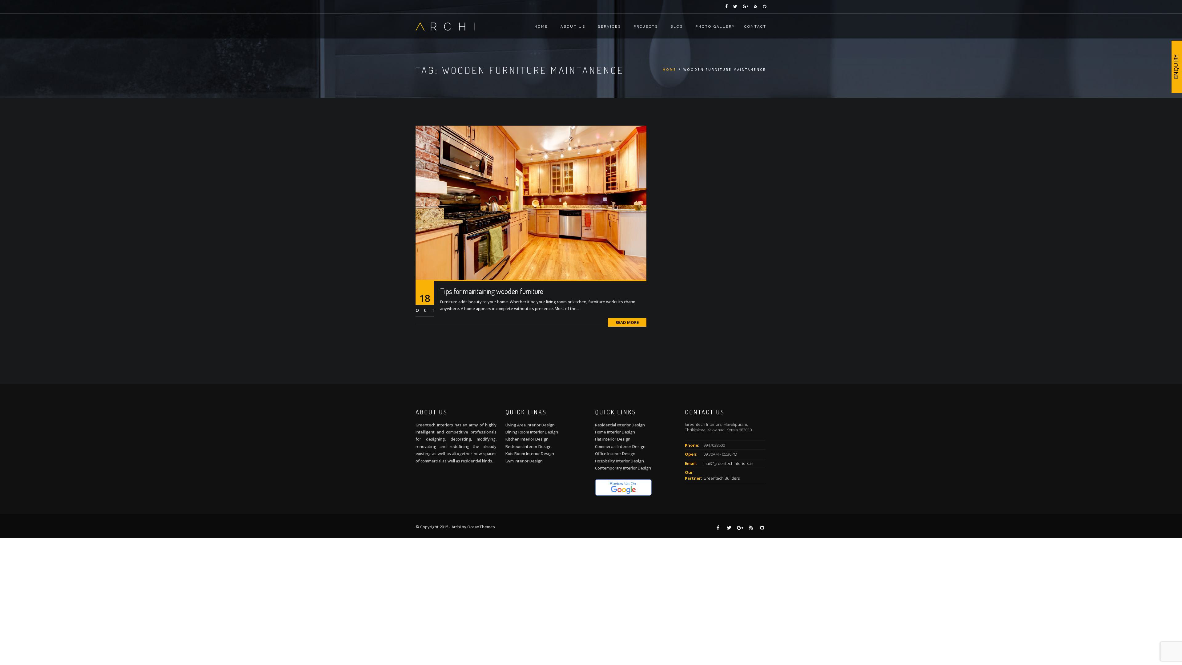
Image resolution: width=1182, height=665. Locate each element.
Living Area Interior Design (530, 425)
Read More (627, 322)
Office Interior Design (615, 453)
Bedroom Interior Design (528, 446)
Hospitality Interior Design (619, 461)
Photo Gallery (715, 27)
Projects (645, 27)
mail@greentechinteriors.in (728, 463)
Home (541, 27)
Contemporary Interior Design (623, 468)
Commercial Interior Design (620, 446)
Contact (755, 27)
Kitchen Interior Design (527, 439)
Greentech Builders (721, 478)
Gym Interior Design (524, 461)
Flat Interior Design (612, 439)
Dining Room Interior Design (531, 432)
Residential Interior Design (620, 425)
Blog (676, 27)
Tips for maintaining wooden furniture (491, 291)
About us (573, 27)
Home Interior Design (615, 432)
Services (609, 27)
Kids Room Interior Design (529, 453)
